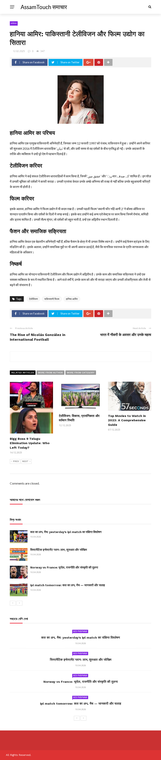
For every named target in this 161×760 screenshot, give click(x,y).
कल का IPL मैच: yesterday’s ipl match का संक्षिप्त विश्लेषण (66, 532)
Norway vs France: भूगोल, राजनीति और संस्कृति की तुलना (64, 567)
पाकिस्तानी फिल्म (51, 298)
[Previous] (13, 603)
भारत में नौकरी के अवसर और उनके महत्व (125, 335)
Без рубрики (80, 631)
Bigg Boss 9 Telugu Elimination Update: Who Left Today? (29, 443)
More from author (50, 372)
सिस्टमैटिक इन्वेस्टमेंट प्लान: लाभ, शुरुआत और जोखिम (58, 550)
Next (25, 461)
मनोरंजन (14, 23)
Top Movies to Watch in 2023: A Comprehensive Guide (127, 420)
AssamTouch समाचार (44, 7)
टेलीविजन (33, 298)
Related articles (22, 372)
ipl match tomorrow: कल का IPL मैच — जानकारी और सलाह (67, 585)
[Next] (19, 603)
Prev (16, 461)
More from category (80, 372)
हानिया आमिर (72, 298)
